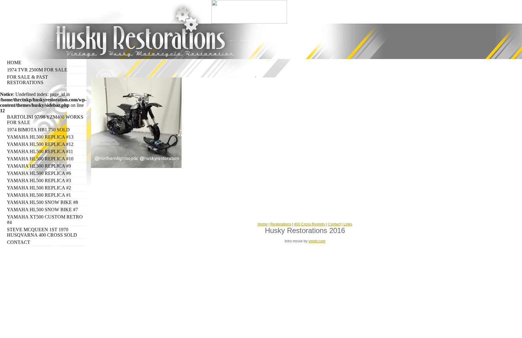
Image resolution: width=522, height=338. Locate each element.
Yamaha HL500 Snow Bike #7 (42, 209)
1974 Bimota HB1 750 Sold (38, 129)
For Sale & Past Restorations (27, 79)
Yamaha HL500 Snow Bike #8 (42, 202)
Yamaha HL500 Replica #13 (40, 136)
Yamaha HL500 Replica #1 (39, 195)
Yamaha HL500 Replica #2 (39, 187)
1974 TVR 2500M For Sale (37, 69)
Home (14, 62)
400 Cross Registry (309, 224)
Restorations (280, 224)
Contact (18, 242)
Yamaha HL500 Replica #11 (40, 151)
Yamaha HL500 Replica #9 (39, 166)
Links (347, 224)
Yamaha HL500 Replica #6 (39, 173)
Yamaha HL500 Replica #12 (40, 144)
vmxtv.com (316, 241)
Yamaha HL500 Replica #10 (40, 158)
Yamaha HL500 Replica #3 (39, 180)
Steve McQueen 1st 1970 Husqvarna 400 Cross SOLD (42, 232)
